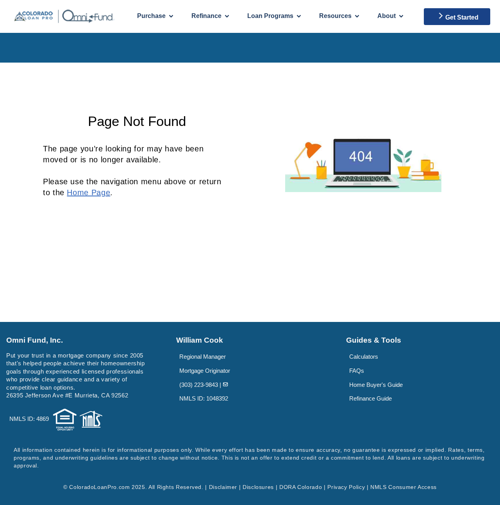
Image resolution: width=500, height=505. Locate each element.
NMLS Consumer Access (403, 487)
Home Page (88, 192)
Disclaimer (223, 487)
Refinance (206, 16)
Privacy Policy (346, 487)
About (386, 16)
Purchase (151, 16)
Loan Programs (270, 16)
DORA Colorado (300, 487)
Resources (335, 16)
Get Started (462, 17)
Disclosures (258, 487)
